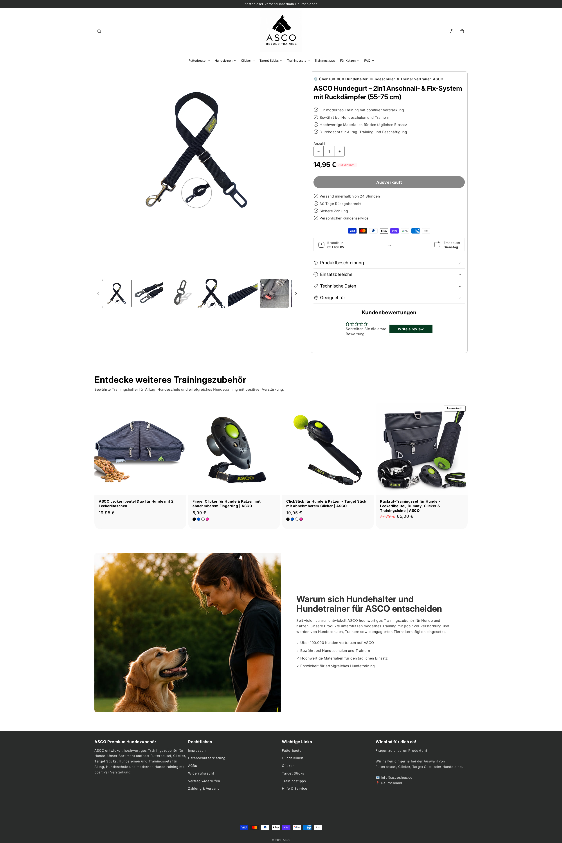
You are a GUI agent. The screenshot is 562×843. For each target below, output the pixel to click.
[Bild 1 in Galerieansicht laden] (116, 293)
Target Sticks (293, 773)
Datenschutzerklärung (206, 758)
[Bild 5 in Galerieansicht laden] (243, 293)
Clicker (288, 766)
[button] (99, 31)
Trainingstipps (294, 781)
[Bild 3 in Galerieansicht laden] (180, 293)
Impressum (197, 750)
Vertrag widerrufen (204, 781)
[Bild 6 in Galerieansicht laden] (274, 293)
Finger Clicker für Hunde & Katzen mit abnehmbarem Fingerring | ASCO (227, 503)
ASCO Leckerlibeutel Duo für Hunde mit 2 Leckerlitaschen (136, 503)
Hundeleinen (292, 758)
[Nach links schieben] (98, 293)
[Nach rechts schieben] (296, 293)
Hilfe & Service (294, 788)
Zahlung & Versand (204, 788)
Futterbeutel (292, 750)
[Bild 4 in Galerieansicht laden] (211, 293)
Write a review (411, 329)
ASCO (286, 839)
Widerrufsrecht (201, 773)
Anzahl (319, 143)
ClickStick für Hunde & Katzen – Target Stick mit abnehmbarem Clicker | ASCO (326, 503)
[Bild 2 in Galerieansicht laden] (148, 293)
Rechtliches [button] (200, 741)
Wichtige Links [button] (297, 741)
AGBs (192, 766)
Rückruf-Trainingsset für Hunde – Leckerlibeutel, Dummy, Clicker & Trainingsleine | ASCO (410, 506)
